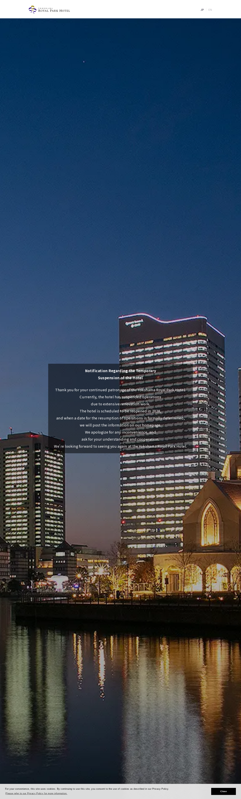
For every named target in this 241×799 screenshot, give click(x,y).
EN (210, 9)
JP (202, 9)
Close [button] (223, 791)
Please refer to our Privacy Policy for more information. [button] (36, 793)
